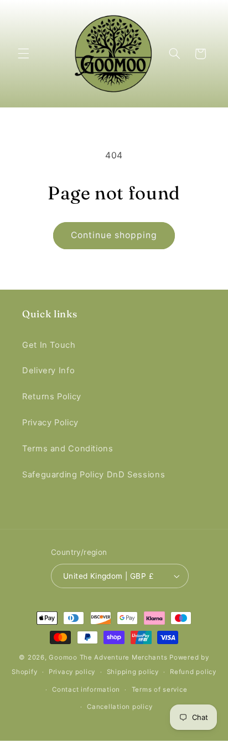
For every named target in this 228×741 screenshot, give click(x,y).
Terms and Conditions (67, 449)
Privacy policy (72, 672)
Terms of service (160, 689)
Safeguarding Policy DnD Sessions (93, 475)
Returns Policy (51, 397)
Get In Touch (49, 345)
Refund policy (193, 672)
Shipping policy (133, 672)
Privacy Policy (50, 423)
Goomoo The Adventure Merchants (108, 657)
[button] (23, 53)
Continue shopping (114, 235)
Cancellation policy (119, 707)
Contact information (86, 689)
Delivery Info (48, 370)
